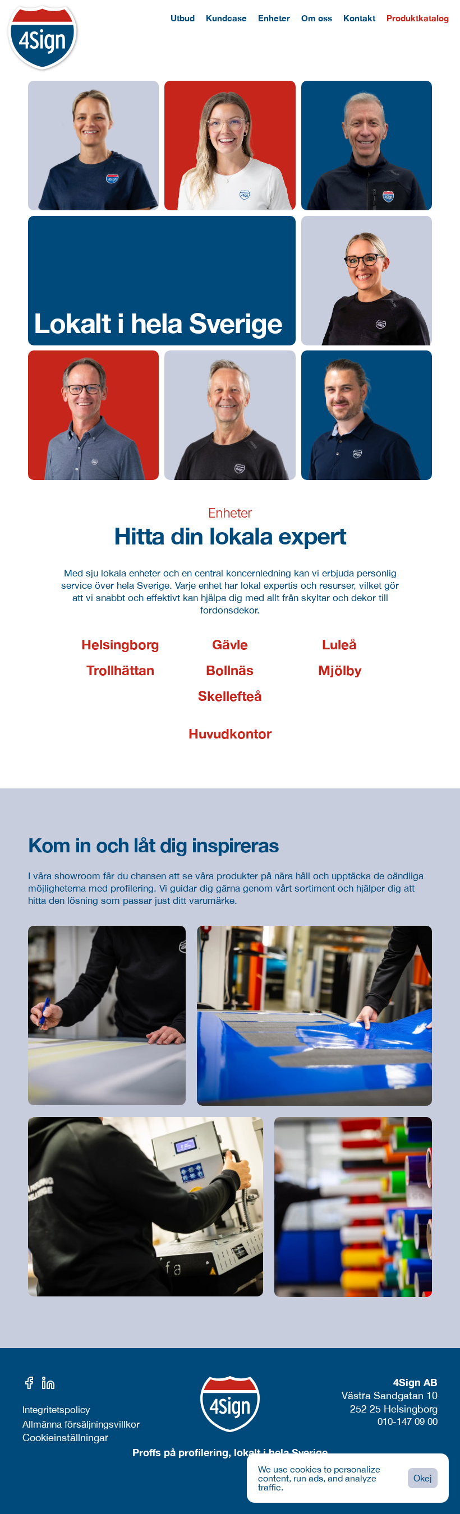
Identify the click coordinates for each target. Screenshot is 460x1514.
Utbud (183, 18)
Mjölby (339, 670)
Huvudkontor (230, 733)
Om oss (316, 18)
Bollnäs (230, 670)
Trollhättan (120, 670)
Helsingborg (120, 644)
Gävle (230, 644)
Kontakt (359, 18)
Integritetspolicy (56, 1409)
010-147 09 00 (408, 1421)
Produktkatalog (418, 18)
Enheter (274, 18)
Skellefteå (230, 696)
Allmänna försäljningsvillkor (81, 1424)
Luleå (339, 644)
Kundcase (226, 18)
